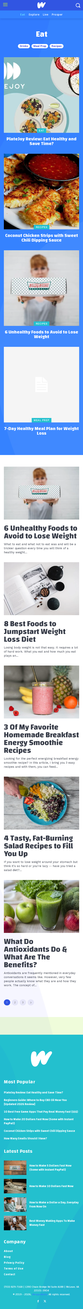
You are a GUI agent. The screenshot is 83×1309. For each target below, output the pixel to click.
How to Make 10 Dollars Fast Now (51, 1186)
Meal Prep (39, 46)
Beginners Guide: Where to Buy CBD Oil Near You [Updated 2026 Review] (35, 1102)
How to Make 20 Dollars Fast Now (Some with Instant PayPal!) (39, 1121)
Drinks (24, 46)
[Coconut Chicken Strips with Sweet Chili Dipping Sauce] (41, 191)
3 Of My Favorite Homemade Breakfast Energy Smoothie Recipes (41, 739)
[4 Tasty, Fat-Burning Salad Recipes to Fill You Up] (41, 803)
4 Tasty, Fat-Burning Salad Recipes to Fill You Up (38, 846)
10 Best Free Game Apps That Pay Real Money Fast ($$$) (41, 1111)
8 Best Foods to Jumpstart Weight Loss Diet (35, 632)
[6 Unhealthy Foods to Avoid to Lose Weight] (41, 288)
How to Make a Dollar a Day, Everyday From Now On (54, 1204)
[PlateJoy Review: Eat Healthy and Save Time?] (41, 95)
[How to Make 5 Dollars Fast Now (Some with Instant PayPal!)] (15, 1167)
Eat (41, 130)
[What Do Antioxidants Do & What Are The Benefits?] (41, 906)
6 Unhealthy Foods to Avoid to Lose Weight (41, 334)
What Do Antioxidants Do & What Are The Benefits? (35, 953)
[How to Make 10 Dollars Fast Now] (15, 1186)
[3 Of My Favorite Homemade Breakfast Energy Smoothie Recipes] (41, 692)
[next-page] (31, 1002)
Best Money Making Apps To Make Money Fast (52, 1223)
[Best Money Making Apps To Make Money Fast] (15, 1223)
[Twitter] (44, 1301)
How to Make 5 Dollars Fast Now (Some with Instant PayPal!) (50, 1167)
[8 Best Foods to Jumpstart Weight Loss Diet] (41, 588)
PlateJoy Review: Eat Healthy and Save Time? (41, 141)
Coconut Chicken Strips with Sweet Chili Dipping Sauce (41, 237)
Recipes (57, 46)
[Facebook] (38, 1301)
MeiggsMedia (39, 1294)
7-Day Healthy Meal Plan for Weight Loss (41, 431)
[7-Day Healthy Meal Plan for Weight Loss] (41, 384)
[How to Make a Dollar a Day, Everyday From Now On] (15, 1204)
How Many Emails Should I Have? (25, 1138)
